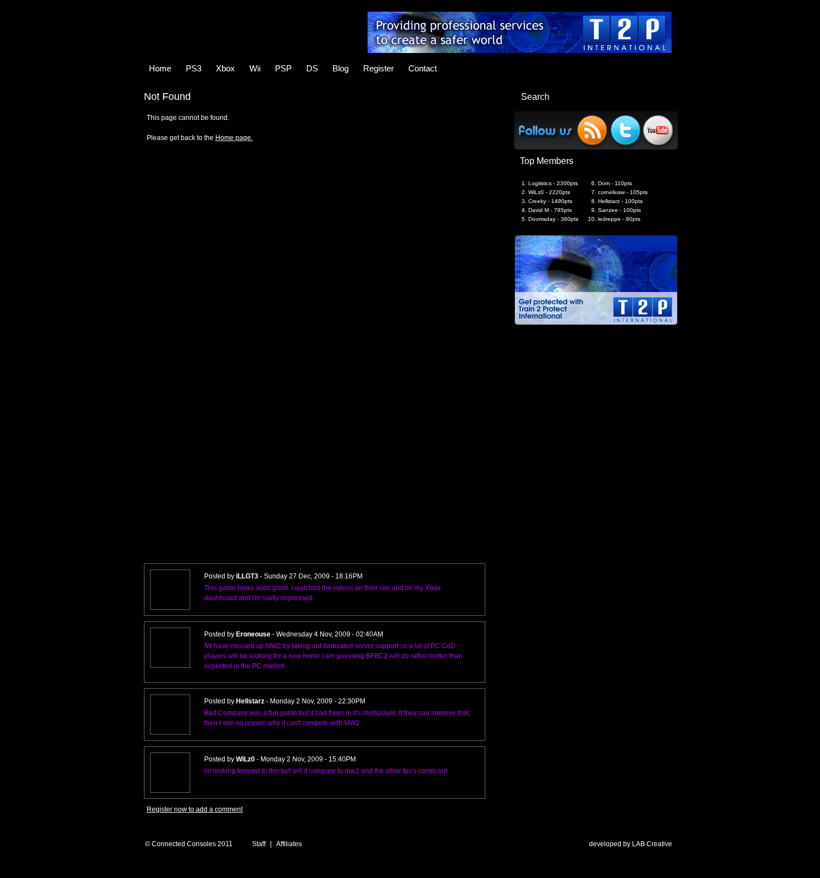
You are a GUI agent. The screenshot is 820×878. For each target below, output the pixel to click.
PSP (283, 68)
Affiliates (289, 844)
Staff (259, 844)
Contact (422, 68)
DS (312, 68)
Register (378, 68)
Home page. (234, 138)
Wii (255, 68)
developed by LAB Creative (630, 844)
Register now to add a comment (195, 809)
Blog (340, 68)
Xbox (225, 68)
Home (160, 68)
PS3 (193, 68)
